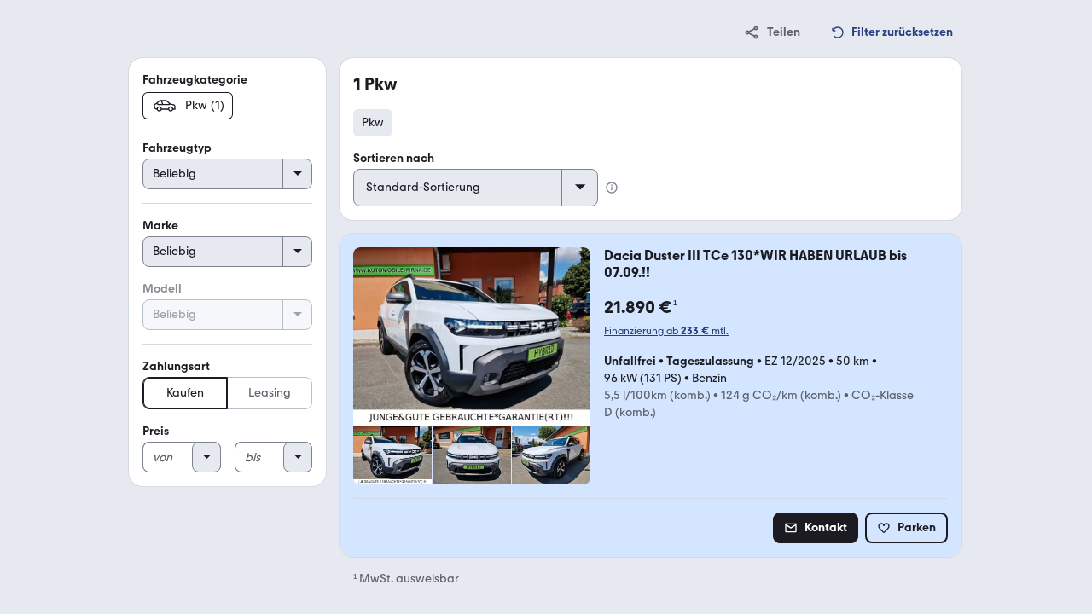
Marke (160, 225)
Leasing (269, 392)
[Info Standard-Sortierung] (612, 187)
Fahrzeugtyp (177, 148)
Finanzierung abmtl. (666, 331)
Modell (162, 288)
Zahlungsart (176, 366)
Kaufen (185, 392)
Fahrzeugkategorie (194, 79)
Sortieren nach (393, 158)
